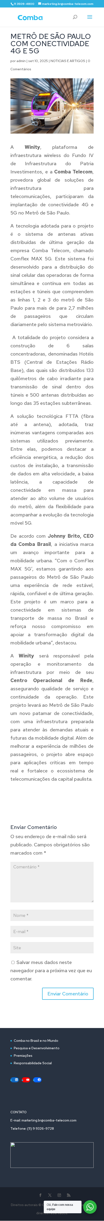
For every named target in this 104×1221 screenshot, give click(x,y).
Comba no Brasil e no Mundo (36, 1040)
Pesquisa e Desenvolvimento (36, 1048)
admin (21, 61)
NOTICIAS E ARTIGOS (68, 61)
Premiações (23, 1055)
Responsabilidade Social (33, 1063)
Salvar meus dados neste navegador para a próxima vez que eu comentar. (51, 970)
